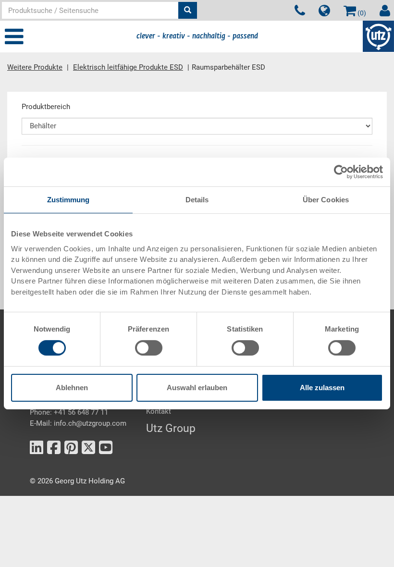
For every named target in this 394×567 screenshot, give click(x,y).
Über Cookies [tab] (326, 200)
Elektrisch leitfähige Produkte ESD (128, 67)
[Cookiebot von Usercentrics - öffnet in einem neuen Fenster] (341, 172)
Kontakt (158, 411)
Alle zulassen (322, 387)
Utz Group (171, 428)
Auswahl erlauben (197, 387)
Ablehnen (72, 387)
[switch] (148, 348)
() (361, 13)
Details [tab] (197, 200)
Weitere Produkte (34, 67)
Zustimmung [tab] (68, 200)
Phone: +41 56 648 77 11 (69, 412)
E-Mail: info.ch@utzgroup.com (78, 423)
